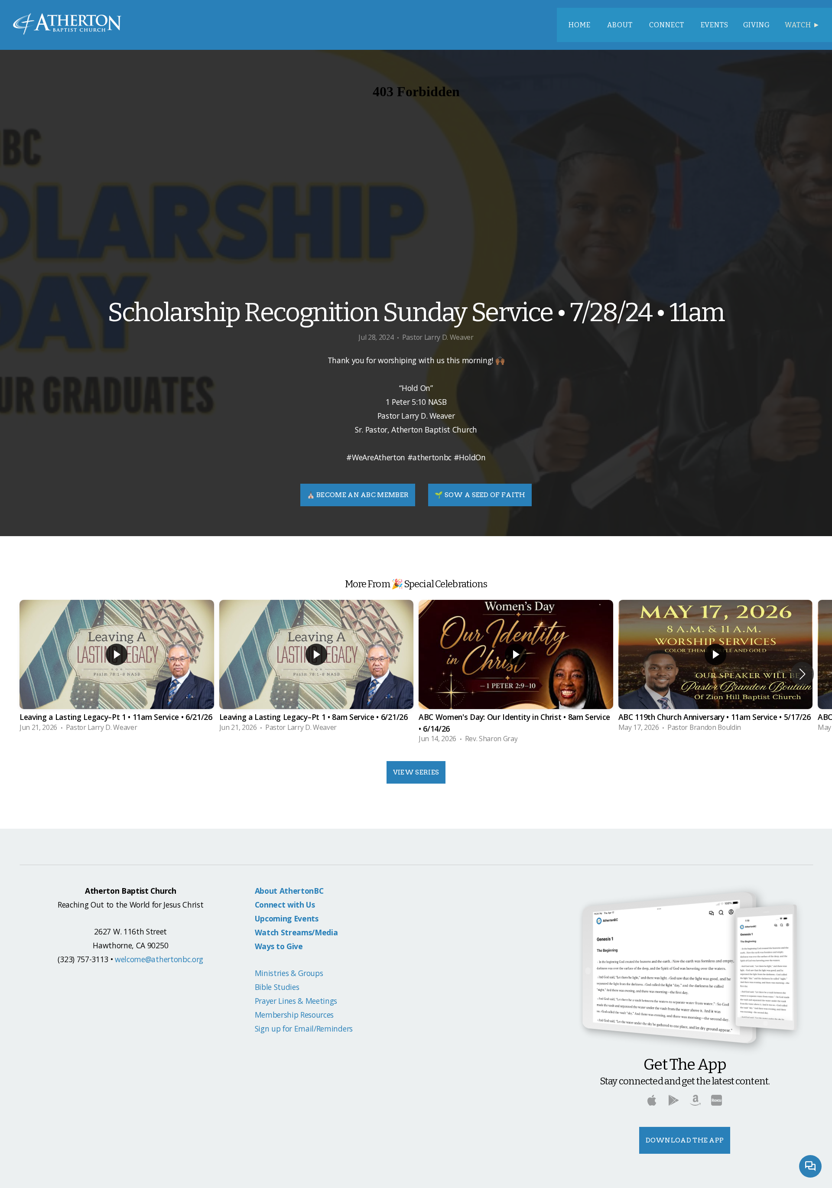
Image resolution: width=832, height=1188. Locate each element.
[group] (117, 668)
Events (714, 25)
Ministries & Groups (289, 973)
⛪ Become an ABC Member (358, 495)
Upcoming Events (286, 918)
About (620, 25)
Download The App (685, 1140)
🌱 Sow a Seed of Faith (480, 495)
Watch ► (802, 25)
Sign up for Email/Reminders (304, 1028)
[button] (802, 674)
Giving (756, 25)
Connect (667, 25)
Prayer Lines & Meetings (296, 1001)
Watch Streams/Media (296, 932)
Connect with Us (285, 904)
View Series (416, 772)
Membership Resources (294, 1014)
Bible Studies (277, 987)
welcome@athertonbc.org (159, 959)
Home (580, 25)
